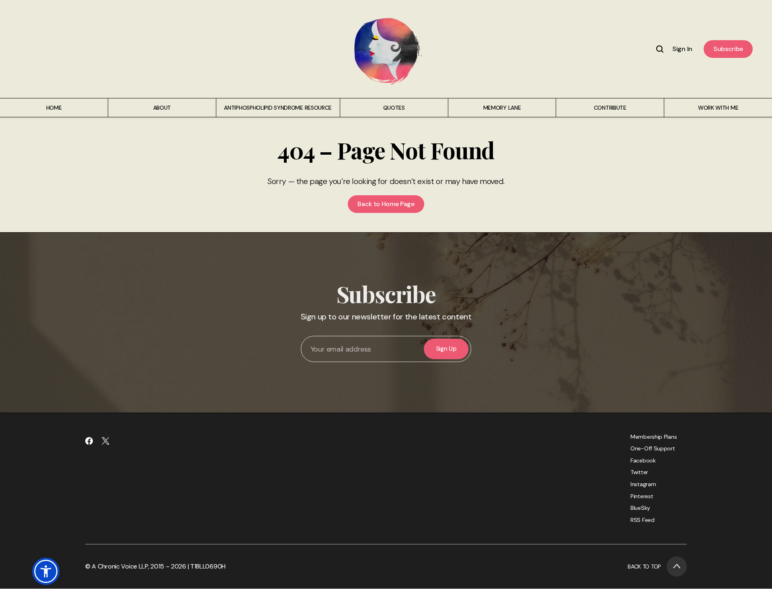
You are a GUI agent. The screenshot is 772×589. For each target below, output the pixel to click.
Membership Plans (653, 436)
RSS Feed (642, 520)
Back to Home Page (386, 204)
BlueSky (640, 507)
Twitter (639, 472)
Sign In (682, 49)
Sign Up (446, 349)
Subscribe (728, 49)
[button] (45, 571)
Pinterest (641, 496)
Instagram (643, 484)
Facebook (643, 460)
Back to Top (644, 566)
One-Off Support (652, 448)
